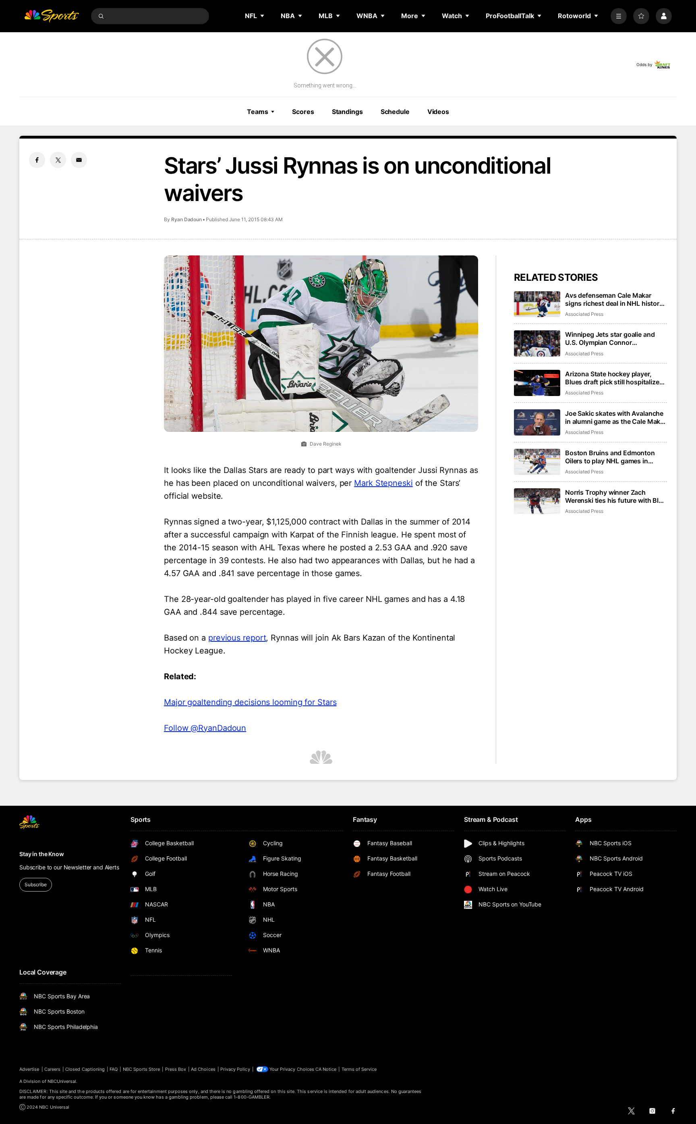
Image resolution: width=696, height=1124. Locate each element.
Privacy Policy (235, 1069)
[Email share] (79, 160)
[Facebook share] (37, 160)
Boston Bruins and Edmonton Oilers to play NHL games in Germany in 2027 (610, 457)
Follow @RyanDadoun (205, 728)
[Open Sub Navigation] (262, 16)
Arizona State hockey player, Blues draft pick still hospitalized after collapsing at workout (614, 378)
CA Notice (326, 1069)
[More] (619, 16)
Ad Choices (203, 1069)
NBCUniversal (62, 1081)
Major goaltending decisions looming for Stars (250, 702)
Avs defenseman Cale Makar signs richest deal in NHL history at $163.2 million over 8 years (614, 299)
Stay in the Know (41, 853)
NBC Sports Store (141, 1069)
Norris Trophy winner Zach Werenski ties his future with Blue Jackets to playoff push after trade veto (615, 496)
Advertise (29, 1069)
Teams (257, 112)
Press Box (175, 1069)
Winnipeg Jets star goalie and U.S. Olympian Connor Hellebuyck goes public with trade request (610, 338)
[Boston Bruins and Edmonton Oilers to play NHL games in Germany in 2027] (537, 462)
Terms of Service (359, 1069)
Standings (347, 112)
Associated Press (584, 314)
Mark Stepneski (383, 483)
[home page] (51, 16)
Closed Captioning (85, 1069)
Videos (438, 112)
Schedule (395, 112)
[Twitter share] (58, 160)
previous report (237, 638)
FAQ (114, 1069)
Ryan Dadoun (186, 219)
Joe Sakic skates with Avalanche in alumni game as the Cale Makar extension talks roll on (615, 417)
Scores (303, 112)
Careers (52, 1069)
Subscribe (36, 884)
